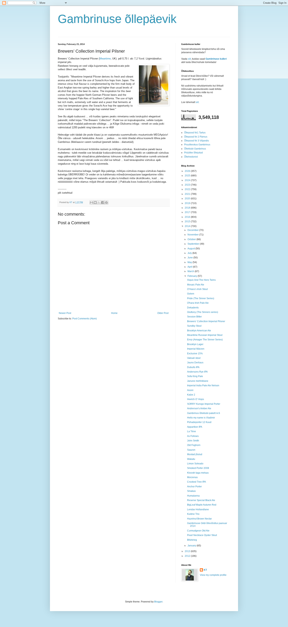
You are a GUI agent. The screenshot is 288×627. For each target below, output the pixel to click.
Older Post (162, 313)
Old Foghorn (193, 445)
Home (114, 313)
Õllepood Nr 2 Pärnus (195, 136)
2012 (188, 556)
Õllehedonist (191, 156)
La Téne (191, 431)
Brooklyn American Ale (199, 330)
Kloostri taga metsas (198, 472)
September (193, 243)
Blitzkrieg (192, 540)
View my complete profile (213, 575)
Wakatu (191, 459)
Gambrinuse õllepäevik (117, 19)
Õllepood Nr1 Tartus (195, 132)
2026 (188, 171)
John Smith (193, 440)
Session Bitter (194, 316)
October (192, 239)
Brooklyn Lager (195, 344)
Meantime (105, 58)
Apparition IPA (194, 427)
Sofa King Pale (195, 376)
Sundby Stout (194, 325)
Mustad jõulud (194, 454)
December (193, 230)
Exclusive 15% (195, 353)
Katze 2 (191, 394)
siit (189, 58)
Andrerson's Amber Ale (199, 408)
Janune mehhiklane (197, 381)
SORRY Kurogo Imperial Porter (203, 404)
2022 (188, 189)
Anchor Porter (194, 486)
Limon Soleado (195, 463)
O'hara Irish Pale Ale (198, 303)
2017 (188, 212)
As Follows (193, 436)
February (192, 276)
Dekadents (193, 307)
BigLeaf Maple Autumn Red (201, 504)
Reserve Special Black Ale (201, 500)
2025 (188, 175)
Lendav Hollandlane (198, 509)
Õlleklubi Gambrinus (195, 148)
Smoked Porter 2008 (198, 468)
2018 (188, 207)
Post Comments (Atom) (84, 318)
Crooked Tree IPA (196, 481)
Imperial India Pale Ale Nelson (203, 385)
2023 (188, 184)
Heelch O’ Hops (195, 399)
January (192, 545)
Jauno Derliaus (195, 362)
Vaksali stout (193, 358)
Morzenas (192, 477)
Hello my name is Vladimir (201, 417)
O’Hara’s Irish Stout (197, 289)
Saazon (191, 449)
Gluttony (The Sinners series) (202, 312)
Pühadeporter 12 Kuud (199, 422)
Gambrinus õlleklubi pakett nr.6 (203, 413)
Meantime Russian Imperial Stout (204, 335)
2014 (188, 226)
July (189, 253)
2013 (188, 551)
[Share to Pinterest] (106, 202)
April (190, 266)
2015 (188, 221)
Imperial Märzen (195, 348)
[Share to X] (99, 202)
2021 (188, 194)
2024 (188, 180)
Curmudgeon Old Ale (198, 530)
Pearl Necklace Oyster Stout (202, 535)
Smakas (191, 491)
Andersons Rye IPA (197, 371)
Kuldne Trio (193, 514)
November (193, 234)
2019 (188, 203)
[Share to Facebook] (103, 202)
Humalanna (193, 495)
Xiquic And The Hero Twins (201, 280)
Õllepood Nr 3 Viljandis (196, 140)
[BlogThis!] (95, 202)
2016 (188, 217)
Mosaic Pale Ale (195, 284)
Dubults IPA (193, 367)
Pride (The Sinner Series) (200, 298)
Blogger (158, 601)
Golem (190, 293)
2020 (188, 198)
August (191, 248)
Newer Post (65, 313)
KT (205, 570)
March (191, 271)
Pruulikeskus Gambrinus (197, 144)
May (190, 262)
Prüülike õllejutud (193, 152)
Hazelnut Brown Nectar (199, 518)
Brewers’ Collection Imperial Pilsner (206, 321)
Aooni (190, 390)
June (190, 257)
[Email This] (91, 202)
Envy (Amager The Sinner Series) (205, 339)
